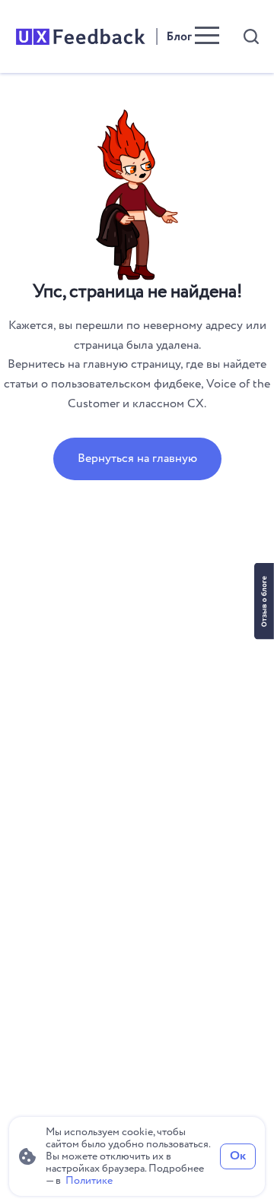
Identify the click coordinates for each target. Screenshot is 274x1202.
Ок (238, 1156)
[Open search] (251, 36)
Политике (89, 1180)
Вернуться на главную (137, 458)
